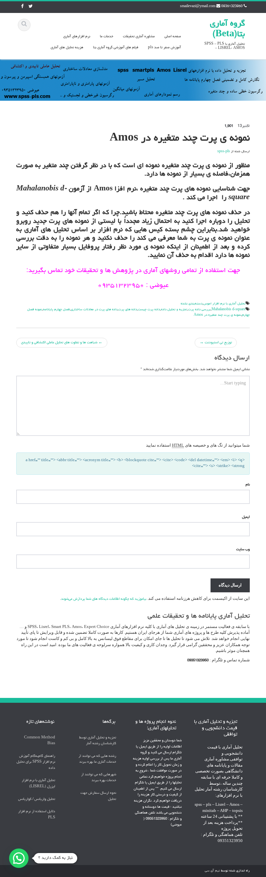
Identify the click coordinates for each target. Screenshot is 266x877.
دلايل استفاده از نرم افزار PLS (36, 814)
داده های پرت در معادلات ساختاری (94, 310)
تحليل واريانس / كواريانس (36, 799)
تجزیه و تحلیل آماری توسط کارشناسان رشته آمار (97, 740)
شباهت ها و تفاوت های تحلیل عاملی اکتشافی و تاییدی (62, 342)
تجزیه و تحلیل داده (174, 310)
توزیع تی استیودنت (216, 342)
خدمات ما (106, 36)
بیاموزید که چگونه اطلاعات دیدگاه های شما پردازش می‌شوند (103, 599)
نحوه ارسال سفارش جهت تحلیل (98, 796)
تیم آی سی (212, 871)
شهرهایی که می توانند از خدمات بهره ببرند (98, 777)
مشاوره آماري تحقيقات (139, 36)
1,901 (228, 126)
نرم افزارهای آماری (76, 36)
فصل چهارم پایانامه (56, 310)
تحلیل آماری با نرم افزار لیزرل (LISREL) (38, 783)
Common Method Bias (39, 740)
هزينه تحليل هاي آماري (67, 47)
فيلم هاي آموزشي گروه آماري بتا (115, 47)
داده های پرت (127, 310)
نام (248, 485)
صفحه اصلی (172, 36)
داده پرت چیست (149, 310)
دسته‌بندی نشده (191, 304)
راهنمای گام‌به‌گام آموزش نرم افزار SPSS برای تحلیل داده (36, 762)
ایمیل (246, 517)
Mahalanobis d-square (229, 310)
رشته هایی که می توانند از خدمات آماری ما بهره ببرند (97, 759)
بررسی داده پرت (199, 310)
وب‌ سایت (243, 549)
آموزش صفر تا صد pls (164, 47)
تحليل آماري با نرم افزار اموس (224, 304)
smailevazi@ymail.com (197, 6)
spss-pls (223, 152)
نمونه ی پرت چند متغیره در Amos (217, 315)
